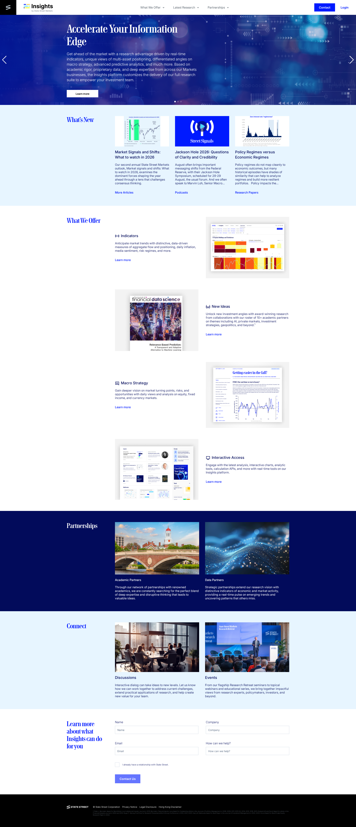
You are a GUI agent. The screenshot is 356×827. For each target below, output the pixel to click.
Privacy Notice (129, 806)
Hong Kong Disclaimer (170, 806)
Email (118, 743)
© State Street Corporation (106, 806)
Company (212, 722)
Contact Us (128, 779)
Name (119, 722)
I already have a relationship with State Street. (145, 764)
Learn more (82, 93)
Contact (324, 7)
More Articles (124, 192)
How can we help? (218, 743)
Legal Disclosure (147, 806)
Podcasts (181, 192)
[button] (351, 60)
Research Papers (246, 192)
